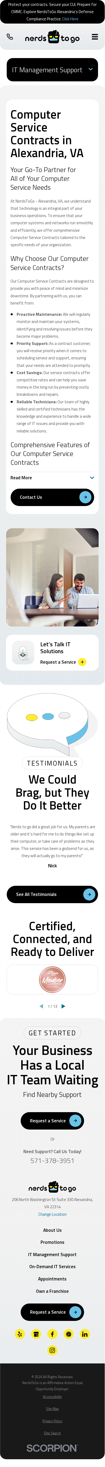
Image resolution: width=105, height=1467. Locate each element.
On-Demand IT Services (52, 1266)
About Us (52, 1230)
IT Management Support (52, 1254)
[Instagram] (52, 1350)
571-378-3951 (52, 1160)
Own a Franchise (52, 1291)
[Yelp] (20, 1334)
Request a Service (48, 1120)
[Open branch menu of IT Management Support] (91, 69)
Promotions (52, 1242)
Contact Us (31, 497)
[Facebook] (52, 1334)
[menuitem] (52, 1397)
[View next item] (63, 1006)
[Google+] (36, 1334)
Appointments (52, 1278)
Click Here (70, 19)
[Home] (52, 36)
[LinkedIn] (85, 1334)
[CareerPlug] (69, 1334)
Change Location (52, 1214)
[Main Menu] (95, 37)
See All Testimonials (36, 894)
